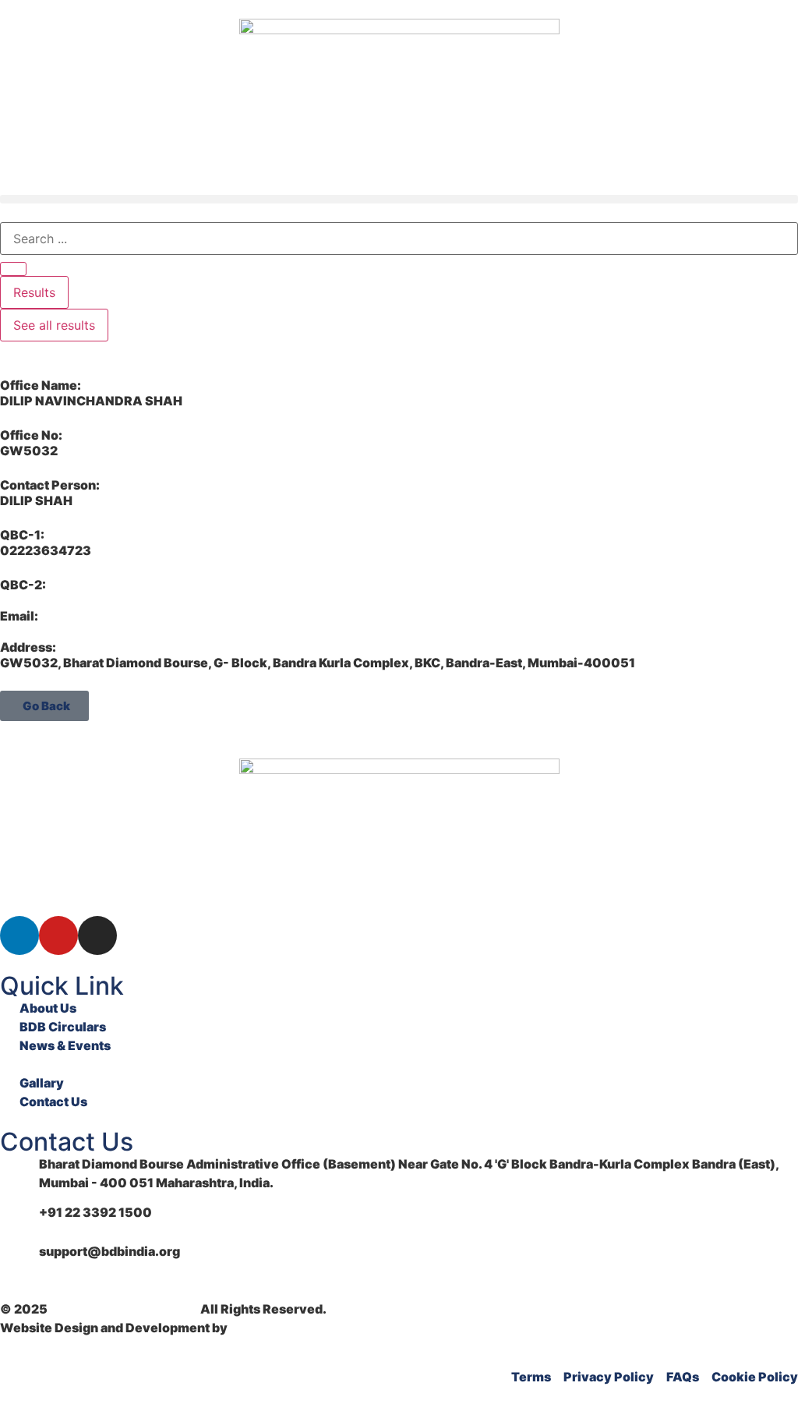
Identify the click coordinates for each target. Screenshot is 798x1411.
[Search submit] (13, 269)
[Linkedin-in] (19, 935)
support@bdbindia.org (109, 1251)
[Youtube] (58, 935)
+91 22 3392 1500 (95, 1212)
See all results (54, 325)
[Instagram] (97, 935)
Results (34, 292)
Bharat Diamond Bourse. (124, 1309)
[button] (399, 199)
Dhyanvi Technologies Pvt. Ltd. (325, 1327)
